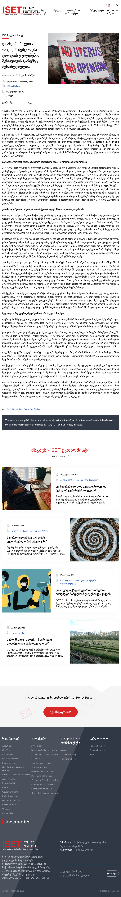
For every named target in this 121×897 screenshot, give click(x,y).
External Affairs (9, 783)
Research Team (9, 763)
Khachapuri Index (39, 767)
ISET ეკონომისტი (25, 75)
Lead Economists (10, 758)
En (105, 5)
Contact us (7, 813)
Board (5, 787)
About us (6, 745)
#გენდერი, (17, 409)
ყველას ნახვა (58, 456)
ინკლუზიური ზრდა (15, 91)
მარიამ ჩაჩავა (13, 86)
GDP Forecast (37, 758)
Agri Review (36, 745)
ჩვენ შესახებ (10, 738)
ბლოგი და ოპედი (112, 12)
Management (8, 754)
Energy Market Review (41, 788)
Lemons (115, 890)
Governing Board (10, 791)
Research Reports (98, 745)
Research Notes (97, 750)
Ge (109, 5)
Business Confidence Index (44, 750)
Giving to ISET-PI (10, 804)
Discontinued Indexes (41, 776)
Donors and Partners (12, 800)
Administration (9, 779)
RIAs (92, 754)
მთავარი (7, 75)
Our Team (7, 750)
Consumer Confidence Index (44, 754)
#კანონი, (38, 409)
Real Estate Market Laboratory (45, 793)
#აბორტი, (28, 409)
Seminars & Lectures (70, 758)
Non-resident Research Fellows (13, 769)
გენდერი (10, 95)
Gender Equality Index (41, 763)
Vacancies (7, 809)
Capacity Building (68, 754)
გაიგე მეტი (112, 873)
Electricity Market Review (43, 784)
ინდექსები (58, 10)
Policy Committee (10, 796)
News (63, 750)
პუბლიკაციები (97, 10)
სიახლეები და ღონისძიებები (70, 741)
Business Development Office (16, 774)
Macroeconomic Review (42, 771)
